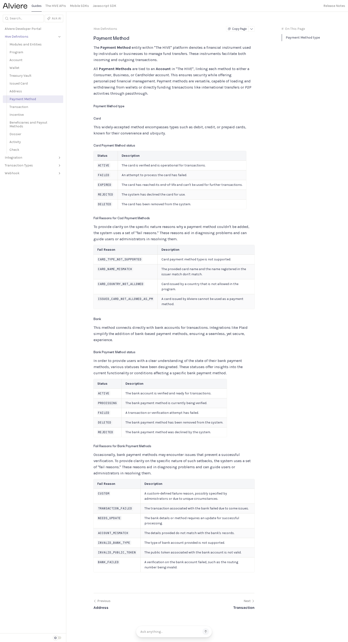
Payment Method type (303, 38)
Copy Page (239, 29)
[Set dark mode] (57, 638)
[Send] (205, 631)
